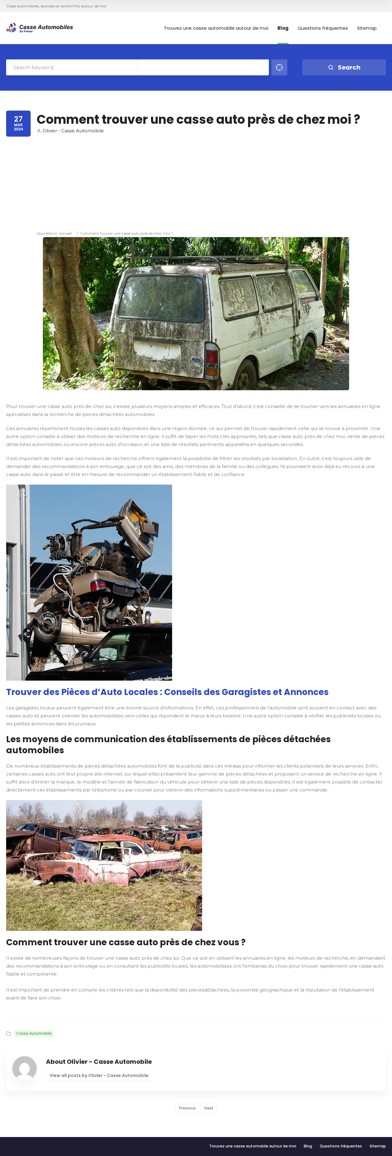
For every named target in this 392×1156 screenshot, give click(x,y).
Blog (282, 28)
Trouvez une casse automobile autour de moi (216, 28)
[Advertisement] (198, 184)
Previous (187, 1108)
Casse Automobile (34, 1033)
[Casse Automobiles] (41, 28)
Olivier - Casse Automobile (73, 131)
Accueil (65, 233)
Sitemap (367, 28)
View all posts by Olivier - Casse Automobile (99, 1075)
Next (208, 1108)
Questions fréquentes (323, 28)
